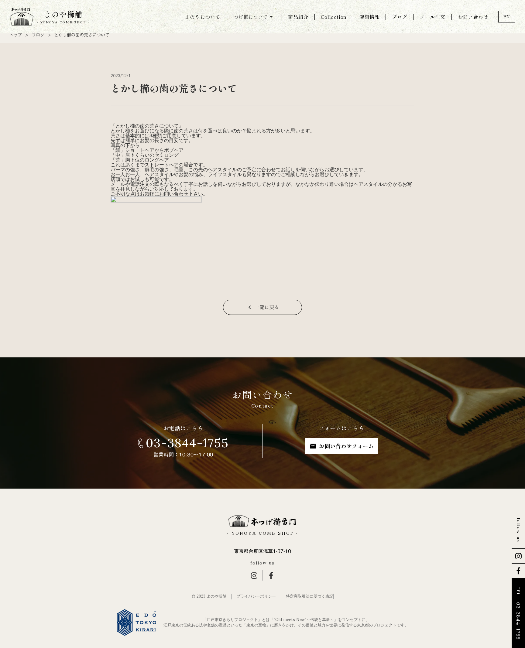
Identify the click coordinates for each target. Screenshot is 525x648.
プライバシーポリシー (256, 596)
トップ (15, 35)
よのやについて (203, 16)
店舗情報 (369, 16)
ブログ (399, 16)
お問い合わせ (473, 16)
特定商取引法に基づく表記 (309, 596)
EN (506, 16)
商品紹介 (298, 16)
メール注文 (432, 16)
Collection (334, 16)
